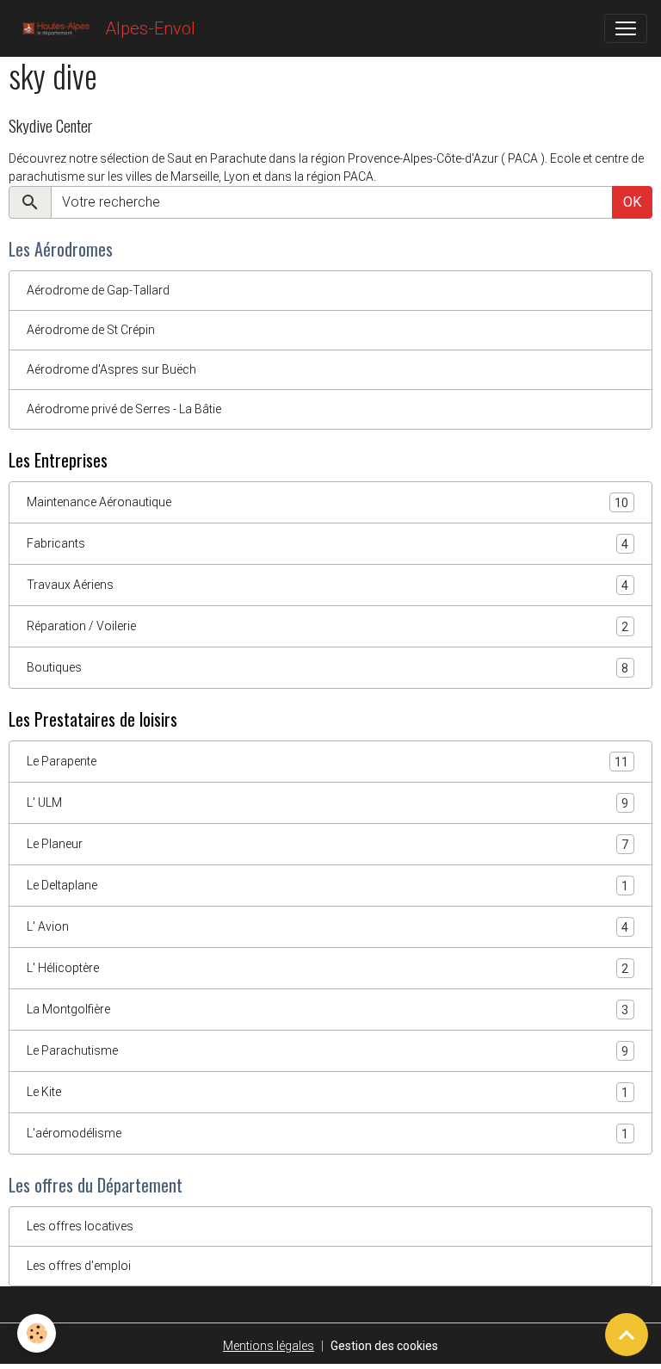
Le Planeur (327, 844)
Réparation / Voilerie (327, 626)
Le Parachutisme (327, 1051)
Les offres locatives (80, 1226)
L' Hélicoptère (327, 968)
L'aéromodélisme (327, 1133)
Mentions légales (268, 1346)
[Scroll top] (626, 1334)
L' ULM (327, 803)
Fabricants (327, 543)
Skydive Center (50, 125)
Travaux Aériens (327, 585)
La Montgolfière (327, 1009)
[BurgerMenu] (625, 28)
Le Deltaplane (327, 885)
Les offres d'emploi (79, 1266)
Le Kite (327, 1092)
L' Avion (327, 927)
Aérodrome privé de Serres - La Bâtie (124, 409)
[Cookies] (36, 1333)
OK (632, 202)
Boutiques (327, 667)
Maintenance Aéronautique (327, 502)
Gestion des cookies (384, 1346)
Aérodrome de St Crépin (91, 330)
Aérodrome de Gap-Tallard (98, 290)
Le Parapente (327, 761)
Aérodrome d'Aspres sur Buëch (111, 369)
